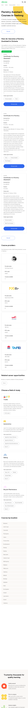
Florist (16, 98)
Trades (6, 399)
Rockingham (6, 589)
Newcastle (5, 554)
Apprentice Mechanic (9, 440)
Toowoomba (6, 540)
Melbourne (5, 568)
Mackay (5, 547)
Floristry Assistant (8, 98)
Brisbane (5, 523)
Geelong (5, 572)
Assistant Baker (8, 475)
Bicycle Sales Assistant (9, 505)
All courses (7, 413)
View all (8, 31)
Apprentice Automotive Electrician (11, 443)
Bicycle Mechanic (8, 502)
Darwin (4, 599)
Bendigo (5, 578)
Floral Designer (8, 160)
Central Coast (6, 558)
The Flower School (9, 268)
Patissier (14, 472)
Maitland (5, 565)
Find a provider (14, 104)
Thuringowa (6, 533)
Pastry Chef (7, 472)
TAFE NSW (7, 356)
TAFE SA (6, 327)
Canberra (5, 603)
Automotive (7, 424)
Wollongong (6, 561)
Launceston (6, 596)
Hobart (5, 592)
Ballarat (5, 575)
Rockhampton (6, 544)
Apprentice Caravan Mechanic (11, 437)
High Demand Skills (9, 297)
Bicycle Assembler (18, 502)
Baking (6, 457)
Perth (4, 585)
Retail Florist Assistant (9, 223)
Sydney (5, 551)
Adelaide (5, 582)
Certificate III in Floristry (11, 115)
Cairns (4, 537)
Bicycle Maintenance (10, 489)
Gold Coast (5, 526)
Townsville (5, 530)
